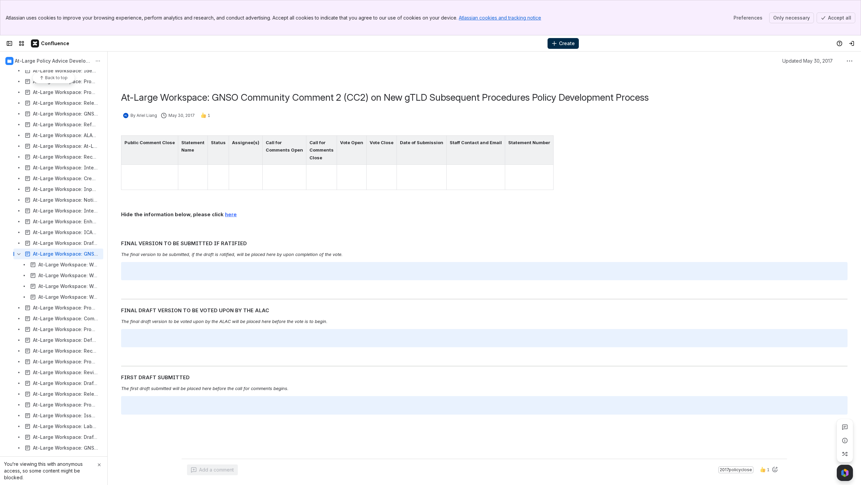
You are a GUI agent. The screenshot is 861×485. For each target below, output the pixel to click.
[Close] (99, 465)
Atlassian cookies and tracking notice (500, 18)
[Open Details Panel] (844, 440)
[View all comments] (844, 427)
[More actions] (98, 61)
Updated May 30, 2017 (807, 61)
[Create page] (844, 454)
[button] (171, 142)
